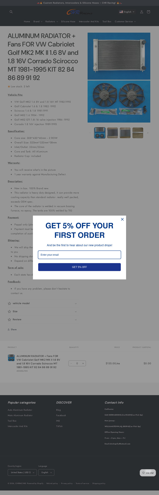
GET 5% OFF (79, 267)
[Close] (122, 219)
